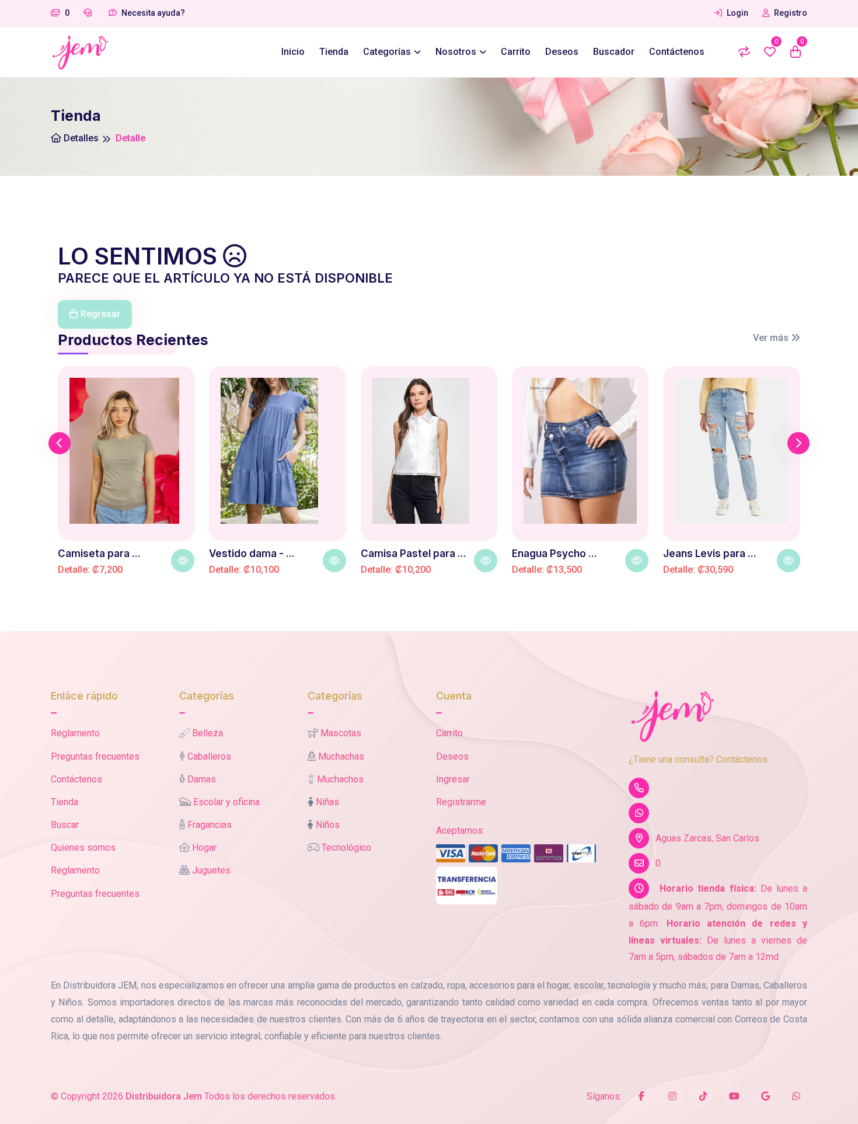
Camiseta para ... (99, 553)
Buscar (65, 824)
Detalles (80, 138)
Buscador (613, 51)
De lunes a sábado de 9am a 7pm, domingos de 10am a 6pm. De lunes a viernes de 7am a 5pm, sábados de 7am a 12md (718, 922)
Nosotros (455, 51)
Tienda (333, 51)
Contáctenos (676, 51)
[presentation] (59, 443)
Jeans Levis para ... (709, 553)
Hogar (204, 847)
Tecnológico (346, 847)
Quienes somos (83, 847)
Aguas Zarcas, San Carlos (707, 838)
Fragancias (209, 824)
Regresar (100, 313)
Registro (789, 13)
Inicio (293, 51)
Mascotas (340, 733)
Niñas (327, 802)
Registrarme (461, 802)
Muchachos (340, 779)
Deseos (561, 51)
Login (736, 13)
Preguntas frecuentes (95, 756)
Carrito (516, 51)
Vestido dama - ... (252, 553)
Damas (201, 779)
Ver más (772, 337)
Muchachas (341, 756)
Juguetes (211, 870)
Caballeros (209, 756)
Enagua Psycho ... (554, 553)
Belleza (207, 733)
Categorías (387, 51)
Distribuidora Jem (163, 1096)
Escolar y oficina (226, 802)
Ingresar (453, 779)
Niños (328, 824)
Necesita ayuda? (152, 13)
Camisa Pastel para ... (413, 553)
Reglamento (75, 733)
